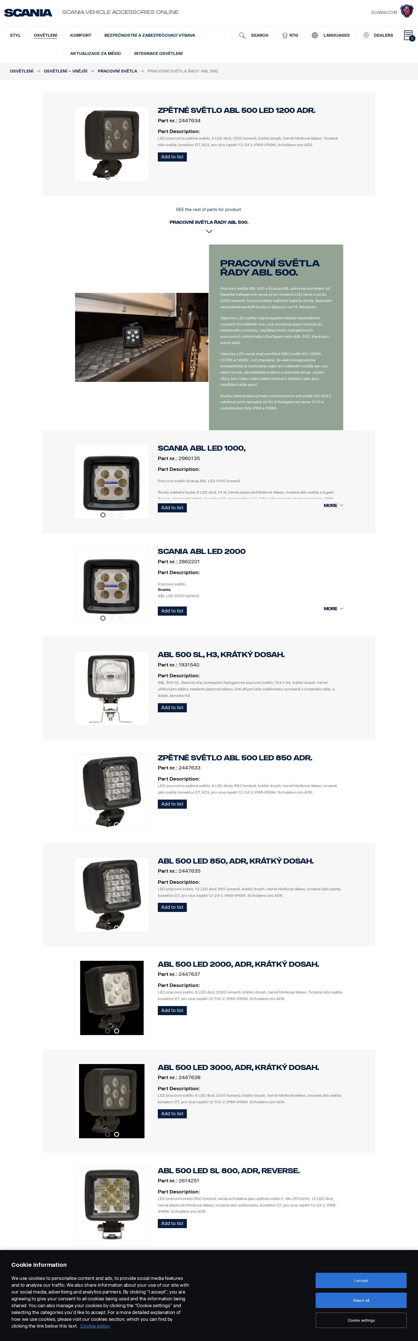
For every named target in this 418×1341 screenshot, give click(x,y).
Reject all (361, 1300)
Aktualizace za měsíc (95, 53)
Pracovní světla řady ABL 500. (270, 268)
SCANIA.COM (384, 12)
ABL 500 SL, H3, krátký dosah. (221, 655)
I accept (361, 1280)
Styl (15, 35)
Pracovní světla (117, 71)
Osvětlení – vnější (65, 71)
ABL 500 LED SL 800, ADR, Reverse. (229, 1171)
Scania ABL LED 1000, (201, 448)
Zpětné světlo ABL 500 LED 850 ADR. (235, 758)
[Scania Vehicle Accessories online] (28, 12)
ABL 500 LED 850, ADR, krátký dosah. (236, 861)
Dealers (383, 35)
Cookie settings (361, 1320)
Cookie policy (95, 1326)
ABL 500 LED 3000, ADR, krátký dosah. (238, 1067)
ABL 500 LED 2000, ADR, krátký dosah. (238, 964)
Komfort (80, 35)
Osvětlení (45, 35)
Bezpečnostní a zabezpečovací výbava (149, 35)
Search (259, 35)
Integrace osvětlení (158, 53)
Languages (336, 35)
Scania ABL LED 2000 (202, 551)
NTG (293, 35)
